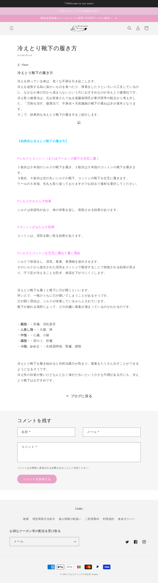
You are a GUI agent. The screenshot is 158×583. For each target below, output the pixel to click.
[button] (11, 28)
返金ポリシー (126, 519)
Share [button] (25, 64)
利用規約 (108, 519)
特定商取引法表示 (44, 519)
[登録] (74, 541)
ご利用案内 (92, 519)
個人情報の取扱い (70, 519)
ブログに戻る (81, 396)
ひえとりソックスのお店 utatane (83, 574)
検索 (26, 519)
